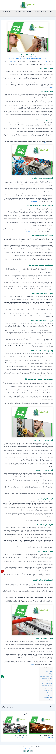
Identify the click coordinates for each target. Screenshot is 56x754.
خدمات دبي (15, 11)
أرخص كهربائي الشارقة (48, 692)
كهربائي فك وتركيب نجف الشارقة (46, 680)
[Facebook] (31, 751)
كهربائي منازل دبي (34, 201)
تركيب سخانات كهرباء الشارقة (47, 683)
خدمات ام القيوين (21, 11)
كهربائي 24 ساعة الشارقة (48, 695)
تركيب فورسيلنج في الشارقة (21, 735)
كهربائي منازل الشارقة (20, 58)
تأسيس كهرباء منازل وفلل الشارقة (46, 676)
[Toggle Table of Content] (50, 668)
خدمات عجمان (51, 14)
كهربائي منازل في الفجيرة (45, 142)
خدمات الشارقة (44, 11)
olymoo (17, 746)
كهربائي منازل (44, 61)
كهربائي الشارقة (49, 671)
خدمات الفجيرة (29, 11)
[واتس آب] (2, 676)
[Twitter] (28, 751)
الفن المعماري (12, 61)
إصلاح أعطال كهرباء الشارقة (47, 678)
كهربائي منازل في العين (30, 231)
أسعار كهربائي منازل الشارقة (47, 688)
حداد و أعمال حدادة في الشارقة (46, 735)
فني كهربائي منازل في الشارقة (37, 58)
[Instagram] (24, 751)
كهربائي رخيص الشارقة (48, 673)
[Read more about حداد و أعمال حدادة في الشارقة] (41, 725)
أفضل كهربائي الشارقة (48, 690)
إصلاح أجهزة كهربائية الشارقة (47, 685)
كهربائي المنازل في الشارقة (28, 58)
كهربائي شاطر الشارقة (48, 699)
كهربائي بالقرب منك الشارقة (47, 697)
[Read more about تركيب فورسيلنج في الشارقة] (15, 725)
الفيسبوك (33, 664)
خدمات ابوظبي (51, 11)
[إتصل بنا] (2, 571)
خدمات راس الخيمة (7, 11)
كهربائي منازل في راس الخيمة (47, 87)
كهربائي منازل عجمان (41, 115)
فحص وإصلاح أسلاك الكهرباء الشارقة (45, 687)
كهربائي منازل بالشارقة (13, 58)
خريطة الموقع (28, 748)
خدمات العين (36, 11)
